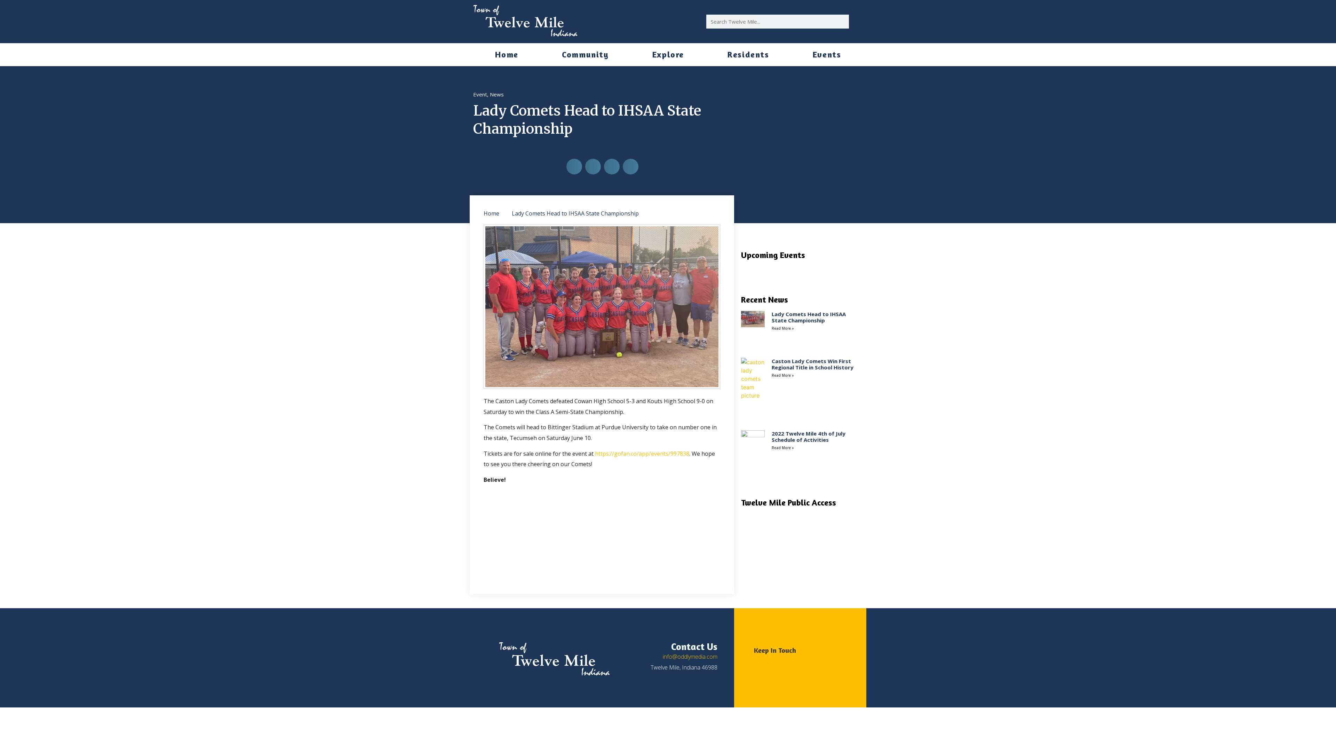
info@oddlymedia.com (690, 656)
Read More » (783, 328)
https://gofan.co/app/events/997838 (642, 453)
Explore (668, 54)
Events (827, 54)
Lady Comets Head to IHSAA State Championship (809, 317)
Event (480, 94)
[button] (574, 166)
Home (506, 54)
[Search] (856, 22)
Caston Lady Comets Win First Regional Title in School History (812, 364)
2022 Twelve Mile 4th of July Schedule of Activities (808, 436)
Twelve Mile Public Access (788, 503)
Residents (748, 54)
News (497, 94)
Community (585, 54)
